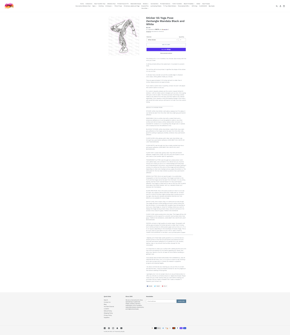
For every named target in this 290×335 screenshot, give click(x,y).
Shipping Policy (108, 313)
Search (106, 300)
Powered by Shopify (119, 331)
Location (106, 308)
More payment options (166, 53)
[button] (166, 29)
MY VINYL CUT (111, 331)
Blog (105, 304)
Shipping (148, 31)
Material (149, 37)
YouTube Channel (109, 306)
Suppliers (106, 317)
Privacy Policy (108, 315)
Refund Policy (108, 311)
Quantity (181, 37)
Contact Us (107, 302)
